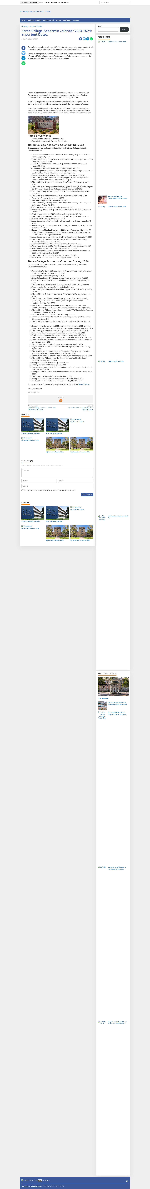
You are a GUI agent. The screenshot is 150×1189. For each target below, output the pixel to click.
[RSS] (60, 400)
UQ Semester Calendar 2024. (80, 452)
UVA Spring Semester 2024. (117, 206)
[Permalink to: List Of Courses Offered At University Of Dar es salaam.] (102, 705)
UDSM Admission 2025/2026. (117, 42)
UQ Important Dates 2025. (30, 440)
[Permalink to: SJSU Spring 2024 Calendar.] (32, 425)
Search (100, 26)
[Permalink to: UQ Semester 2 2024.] (75, 419)
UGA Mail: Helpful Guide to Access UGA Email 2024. (117, 868)
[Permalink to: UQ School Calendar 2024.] (57, 443)
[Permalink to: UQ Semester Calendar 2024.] (81, 443)
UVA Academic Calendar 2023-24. (118, 517)
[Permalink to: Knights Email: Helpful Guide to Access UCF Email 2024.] (102, 1097)
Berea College (84, 384)
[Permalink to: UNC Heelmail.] (113, 686)
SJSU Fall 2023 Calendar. (54, 433)
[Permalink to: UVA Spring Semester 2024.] (102, 282)
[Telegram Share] (87, 38)
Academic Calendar (26, 39)
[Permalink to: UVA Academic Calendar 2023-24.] (102, 591)
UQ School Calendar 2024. (55, 452)
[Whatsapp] (91, 38)
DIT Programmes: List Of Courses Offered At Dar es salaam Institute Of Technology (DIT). (117, 713)
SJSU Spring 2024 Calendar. (30, 433)
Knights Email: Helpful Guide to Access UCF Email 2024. (117, 1022)
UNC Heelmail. (103, 698)
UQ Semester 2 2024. (77, 422)
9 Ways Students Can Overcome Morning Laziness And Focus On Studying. (117, 197)
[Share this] (80, 38)
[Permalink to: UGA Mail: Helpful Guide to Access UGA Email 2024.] (102, 943)
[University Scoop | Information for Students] (35, 11)
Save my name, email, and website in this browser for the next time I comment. (49, 490)
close (39, 1180)
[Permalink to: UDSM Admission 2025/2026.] (102, 117)
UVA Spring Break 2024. (116, 361)
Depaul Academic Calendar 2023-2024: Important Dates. (80, 408)
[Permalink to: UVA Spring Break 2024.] (102, 437)
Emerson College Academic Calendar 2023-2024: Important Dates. (42, 408)
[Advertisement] (93, 11)
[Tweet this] (84, 38)
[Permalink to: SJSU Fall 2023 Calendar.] (57, 425)
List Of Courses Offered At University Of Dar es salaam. (117, 703)
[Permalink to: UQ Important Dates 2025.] (26, 438)
